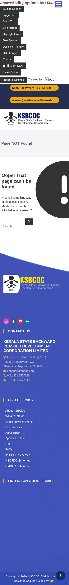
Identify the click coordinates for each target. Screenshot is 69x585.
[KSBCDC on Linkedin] (27, 321)
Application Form (15, 438)
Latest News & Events (19, 421)
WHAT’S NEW (14, 416)
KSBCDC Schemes (17, 455)
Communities (13, 427)
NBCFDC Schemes (17, 460)
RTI (7, 443)
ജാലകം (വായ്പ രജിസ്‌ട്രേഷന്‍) (32, 100)
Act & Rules (12, 432)
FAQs (9, 449)
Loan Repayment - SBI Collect (31, 87)
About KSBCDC (15, 410)
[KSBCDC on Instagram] (6, 321)
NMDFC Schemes (17, 466)
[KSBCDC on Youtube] (20, 321)
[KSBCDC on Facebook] (13, 321)
